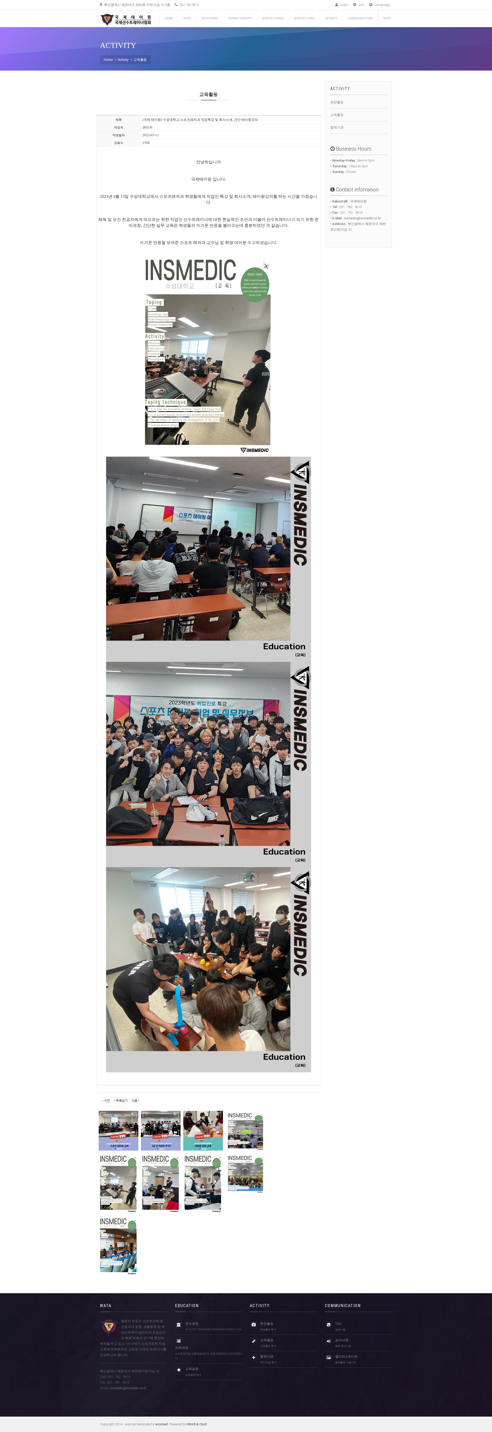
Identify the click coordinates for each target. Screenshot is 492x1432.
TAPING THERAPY (240, 18)
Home (169, 18)
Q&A (340, 1326)
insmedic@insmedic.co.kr (362, 218)
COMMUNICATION (360, 18)
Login (343, 5)
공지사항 (343, 1342)
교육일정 (193, 1371)
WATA (187, 18)
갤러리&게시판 (346, 1359)
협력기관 (337, 127)
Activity (123, 60)
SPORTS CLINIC (304, 18)
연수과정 (213, 1326)
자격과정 (208, 1353)
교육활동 (140, 60)
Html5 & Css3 (197, 1424)
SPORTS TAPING (273, 18)
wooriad (161, 1424)
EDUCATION (210, 18)
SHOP (387, 18)
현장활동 (337, 102)
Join (360, 5)
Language (381, 5)
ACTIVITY (331, 18)
